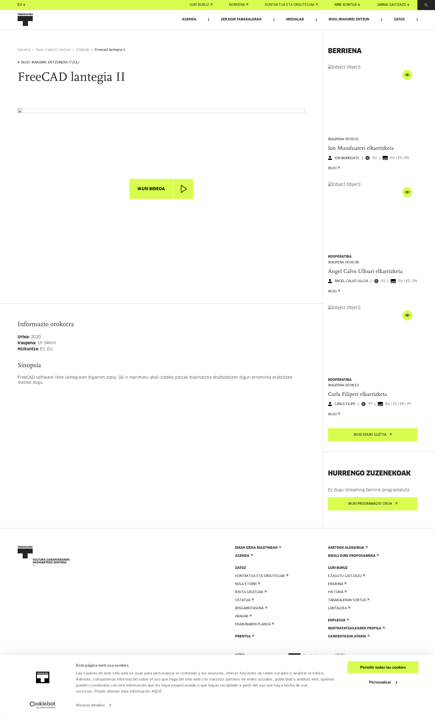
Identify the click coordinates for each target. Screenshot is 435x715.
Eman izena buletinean (256, 548)
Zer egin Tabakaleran (241, 19)
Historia (335, 592)
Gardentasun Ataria (347, 636)
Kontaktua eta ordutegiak (290, 5)
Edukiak (83, 50)
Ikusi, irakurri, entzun (349, 19)
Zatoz (399, 19)
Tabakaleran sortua (347, 600)
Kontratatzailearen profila (354, 628)
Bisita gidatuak (249, 592)
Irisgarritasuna (249, 608)
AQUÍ (157, 691)
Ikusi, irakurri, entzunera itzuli (50, 62)
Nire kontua (346, 5)
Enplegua (337, 620)
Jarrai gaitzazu (391, 5)
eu (20, 5)
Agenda (189, 19)
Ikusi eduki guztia (370, 434)
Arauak (241, 616)
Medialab (295, 19)
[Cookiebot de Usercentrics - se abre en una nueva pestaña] (43, 705)
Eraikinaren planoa (253, 624)
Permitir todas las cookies (383, 667)
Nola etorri (246, 584)
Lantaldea (337, 608)
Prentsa (243, 636)
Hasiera (24, 50)
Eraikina (335, 584)
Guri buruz (199, 5)
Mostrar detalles (90, 705)
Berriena (237, 5)
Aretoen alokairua (346, 548)
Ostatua (242, 600)
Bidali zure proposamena (352, 556)
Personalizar (380, 682)
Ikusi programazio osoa (370, 503)
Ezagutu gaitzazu (344, 576)
